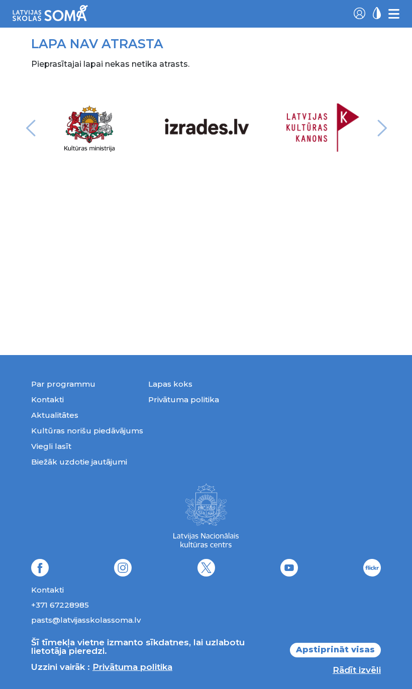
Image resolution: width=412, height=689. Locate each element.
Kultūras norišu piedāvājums (87, 430)
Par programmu (63, 384)
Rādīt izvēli (357, 670)
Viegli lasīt (51, 446)
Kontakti (47, 399)
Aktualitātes (54, 415)
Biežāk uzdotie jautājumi (79, 462)
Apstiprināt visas (335, 649)
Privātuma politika (183, 399)
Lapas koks (170, 384)
